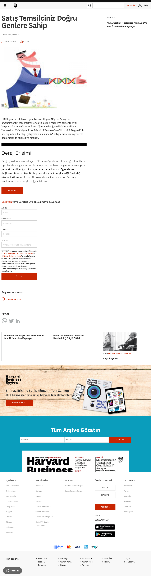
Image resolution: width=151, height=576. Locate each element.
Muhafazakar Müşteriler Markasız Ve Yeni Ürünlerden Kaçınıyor (24, 337)
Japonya (130, 561)
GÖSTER (120, 439)
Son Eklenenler (12, 486)
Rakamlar (10, 527)
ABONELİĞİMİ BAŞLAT (19, 403)
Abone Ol (12, 190)
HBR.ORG (42, 558)
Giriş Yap (105, 495)
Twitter (127, 491)
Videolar (9, 532)
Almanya (64, 558)
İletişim (39, 491)
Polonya (42, 565)
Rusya (63, 565)
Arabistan (87, 558)
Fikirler (9, 517)
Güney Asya (66, 561)
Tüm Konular (11, 496)
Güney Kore (87, 561)
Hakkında (40, 486)
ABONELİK (131, 5)
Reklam (39, 501)
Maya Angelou (110, 358)
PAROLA (4, 240)
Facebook (128, 486)
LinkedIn (127, 496)
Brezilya (108, 558)
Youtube (127, 506)
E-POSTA (5, 229)
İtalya (107, 561)
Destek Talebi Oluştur (74, 486)
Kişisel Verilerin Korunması (42, 524)
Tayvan (85, 565)
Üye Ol (105, 488)
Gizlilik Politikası (26, 253)
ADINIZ (4, 208)
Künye (38, 496)
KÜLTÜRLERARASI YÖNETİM (119, 354)
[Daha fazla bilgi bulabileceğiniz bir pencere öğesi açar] (12, 571)
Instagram (128, 511)
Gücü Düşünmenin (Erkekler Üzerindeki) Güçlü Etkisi (68, 337)
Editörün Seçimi (12, 501)
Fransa (41, 561)
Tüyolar (9, 522)
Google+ (127, 501)
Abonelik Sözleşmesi (44, 517)
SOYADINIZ (6, 219)
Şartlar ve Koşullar (43, 506)
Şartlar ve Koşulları (9, 253)
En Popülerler (11, 491)
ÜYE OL (19, 276)
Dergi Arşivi (10, 506)
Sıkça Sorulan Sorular (74, 491)
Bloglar (9, 511)
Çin (128, 558)
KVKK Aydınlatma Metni (11, 256)
